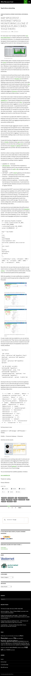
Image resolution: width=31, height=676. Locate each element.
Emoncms (14, 91)
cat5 (8, 635)
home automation (23, 497)
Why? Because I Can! (7, 2)
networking (22, 499)
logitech (11, 643)
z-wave (8, 650)
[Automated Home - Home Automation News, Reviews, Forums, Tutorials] (9, 565)
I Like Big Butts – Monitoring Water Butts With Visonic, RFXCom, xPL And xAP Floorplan (13, 625)
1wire (2, 635)
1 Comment (15, 31)
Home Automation (5, 14)
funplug (9, 638)
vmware (19, 647)
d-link (10, 635)
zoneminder (13, 649)
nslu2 (14, 644)
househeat (3, 643)
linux (3, 499)
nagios (2, 644)
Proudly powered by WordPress (7, 674)
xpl (2, 649)
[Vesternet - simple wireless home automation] (7, 559)
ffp (19, 635)
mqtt (28, 643)
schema (3, 270)
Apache (13, 145)
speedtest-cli (4, 100)
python (3, 501)
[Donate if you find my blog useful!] (7, 537)
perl (19, 142)
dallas (12, 635)
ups (8, 647)
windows (22, 647)
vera (11, 647)
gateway (14, 466)
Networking (25, 14)
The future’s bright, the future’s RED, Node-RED (12, 608)
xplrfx (4, 649)
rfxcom (24, 644)
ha (16, 497)
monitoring (9, 499)
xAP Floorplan (6, 165)
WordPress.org (4, 667)
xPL (18, 169)
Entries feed (3, 661)
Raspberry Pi (18, 78)
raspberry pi (18, 644)
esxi (17, 635)
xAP (2, 15)
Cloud (4, 62)
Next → (20, 507)
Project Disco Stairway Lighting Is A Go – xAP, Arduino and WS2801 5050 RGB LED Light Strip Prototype (14, 621)
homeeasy (21, 641)
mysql (15, 499)
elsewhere (26, 209)
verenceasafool (4, 549)
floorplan (10, 497)
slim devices (3, 647)
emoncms (4, 497)
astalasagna (3, 547)
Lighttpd (18, 145)
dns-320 (15, 635)
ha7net (17, 638)
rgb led (28, 644)
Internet (12, 14)
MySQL (7, 142)
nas (4, 644)
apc (4, 635)
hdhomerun (21, 638)
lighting (7, 643)
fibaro (21, 635)
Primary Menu (29, 2)
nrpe (12, 644)
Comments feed (4, 664)
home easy (26, 641)
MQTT (15, 172)
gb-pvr (12, 638)
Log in (2, 659)
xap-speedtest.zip (5, 475)
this (29, 84)
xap (15, 501)
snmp (6, 647)
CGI (22, 144)
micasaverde (16, 643)
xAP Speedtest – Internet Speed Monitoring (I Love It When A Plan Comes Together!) (14, 23)
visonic (14, 647)
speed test (10, 501)
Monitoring (18, 14)
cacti (6, 635)
